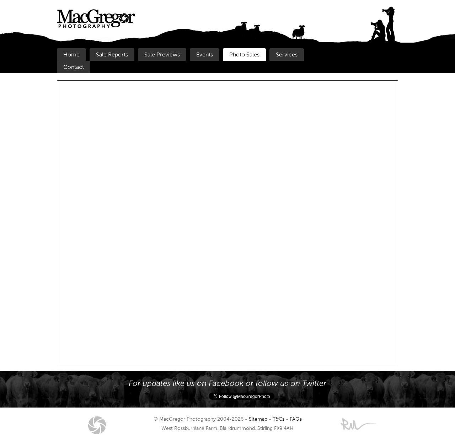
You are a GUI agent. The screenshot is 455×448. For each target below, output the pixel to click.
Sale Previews (162, 54)
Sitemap (258, 419)
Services (287, 54)
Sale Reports (112, 54)
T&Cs (278, 419)
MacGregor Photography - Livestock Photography (97, 425)
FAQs (296, 419)
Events (204, 54)
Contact (73, 67)
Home (71, 54)
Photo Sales (244, 54)
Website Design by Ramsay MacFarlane (358, 424)
